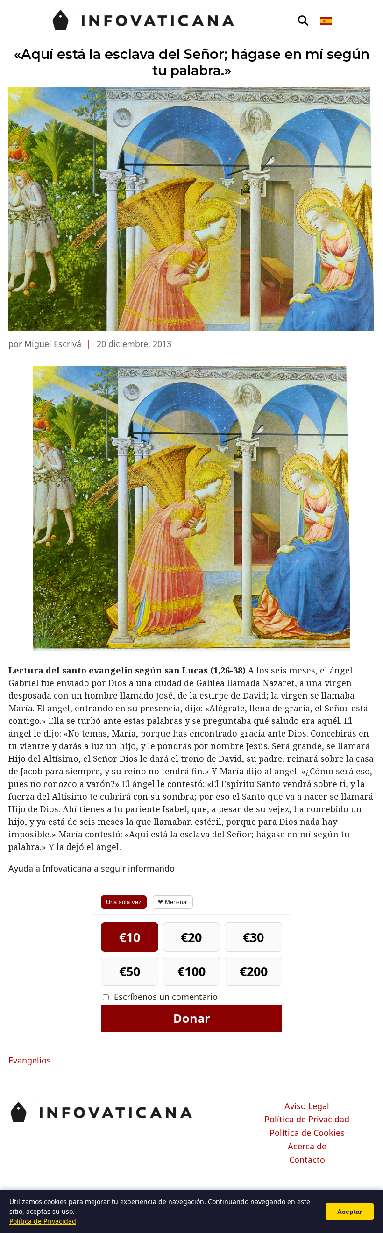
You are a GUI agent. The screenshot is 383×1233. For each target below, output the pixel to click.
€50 (129, 971)
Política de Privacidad (306, 1119)
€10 (129, 937)
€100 (191, 971)
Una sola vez (124, 902)
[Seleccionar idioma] (326, 21)
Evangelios (29, 1060)
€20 (191, 937)
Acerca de (307, 1146)
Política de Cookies (307, 1133)
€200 (254, 971)
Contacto (307, 1160)
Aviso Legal (306, 1106)
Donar (191, 1018)
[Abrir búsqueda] (303, 21)
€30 (253, 937)
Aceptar (349, 1211)
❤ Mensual (173, 902)
